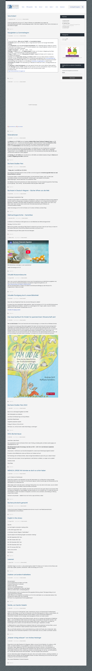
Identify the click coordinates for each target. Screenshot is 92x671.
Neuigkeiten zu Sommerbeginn (18, 33)
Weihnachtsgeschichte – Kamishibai (20, 215)
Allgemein (11, 29)
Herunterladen (20, 126)
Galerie (51, 7)
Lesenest (11, 559)
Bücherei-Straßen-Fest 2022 (17, 405)
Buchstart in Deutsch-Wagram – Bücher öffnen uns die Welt (28, 190)
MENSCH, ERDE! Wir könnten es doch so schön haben (27, 470)
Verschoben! (12, 16)
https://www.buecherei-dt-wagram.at (16, 71)
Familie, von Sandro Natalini (17, 605)
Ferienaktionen (13, 135)
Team (36, 7)
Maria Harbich (25, 19)
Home (23, 7)
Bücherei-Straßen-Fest (15, 164)
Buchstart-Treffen (66, 22)
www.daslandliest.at (50, 58)
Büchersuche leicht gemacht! (18, 503)
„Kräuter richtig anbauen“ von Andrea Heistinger (24, 638)
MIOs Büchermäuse (14, 434)
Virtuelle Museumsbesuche (17, 275)
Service (40, 7)
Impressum (62, 7)
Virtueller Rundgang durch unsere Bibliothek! (23, 295)
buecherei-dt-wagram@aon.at (38, 61)
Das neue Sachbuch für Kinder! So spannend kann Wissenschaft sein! (32, 317)
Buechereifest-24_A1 (12, 126)
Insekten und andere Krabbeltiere (19, 575)
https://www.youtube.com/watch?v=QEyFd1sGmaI (19, 284)
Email (63, 72)
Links (57, 7)
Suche (46, 7)
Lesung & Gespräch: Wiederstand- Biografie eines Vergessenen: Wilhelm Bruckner (71, 25)
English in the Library (15, 518)
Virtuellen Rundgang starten (14, 309)
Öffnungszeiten (29, 7)
